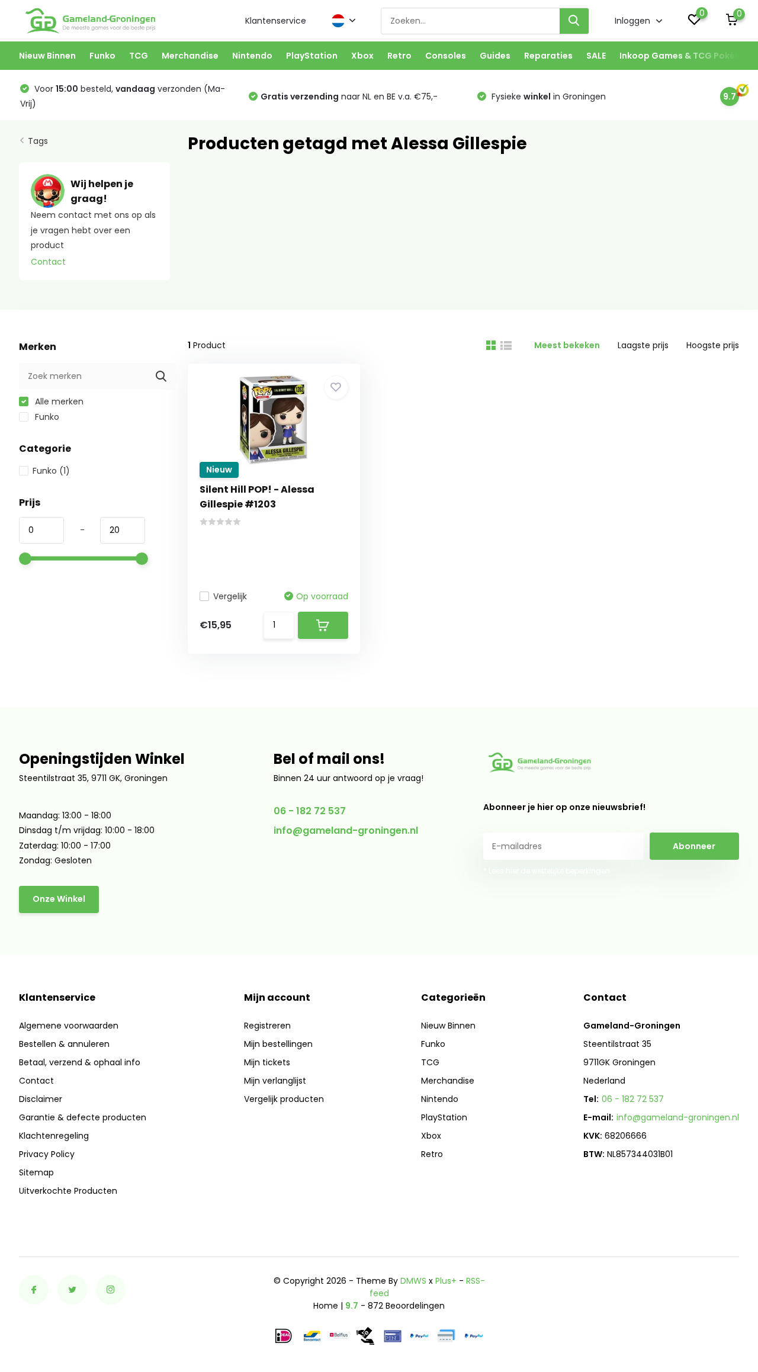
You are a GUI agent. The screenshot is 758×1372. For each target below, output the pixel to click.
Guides (495, 56)
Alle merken (58, 401)
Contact (48, 262)
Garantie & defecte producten (82, 1117)
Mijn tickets (267, 1062)
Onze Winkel (59, 899)
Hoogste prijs (712, 345)
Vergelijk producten (284, 1099)
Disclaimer (40, 1099)
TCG (138, 56)
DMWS (413, 1281)
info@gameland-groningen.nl (346, 830)
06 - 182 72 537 (310, 811)
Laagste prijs (643, 345)
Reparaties (548, 56)
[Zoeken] (574, 21)
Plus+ (446, 1281)
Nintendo (252, 56)
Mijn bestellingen (278, 1044)
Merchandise (190, 56)
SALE (596, 56)
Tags (38, 141)
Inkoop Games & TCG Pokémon (686, 56)
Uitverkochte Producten (68, 1191)
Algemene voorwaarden (68, 1026)
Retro (399, 56)
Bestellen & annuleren (64, 1044)
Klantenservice (275, 21)
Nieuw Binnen (47, 56)
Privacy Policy (47, 1154)
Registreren (267, 1026)
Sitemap (36, 1172)
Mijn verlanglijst (275, 1081)
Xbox (362, 56)
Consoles (445, 56)
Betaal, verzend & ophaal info (79, 1062)
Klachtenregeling (54, 1136)
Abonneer (694, 846)
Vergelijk (230, 596)
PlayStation (312, 56)
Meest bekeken (567, 345)
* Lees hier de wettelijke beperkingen (546, 871)
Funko (102, 56)
